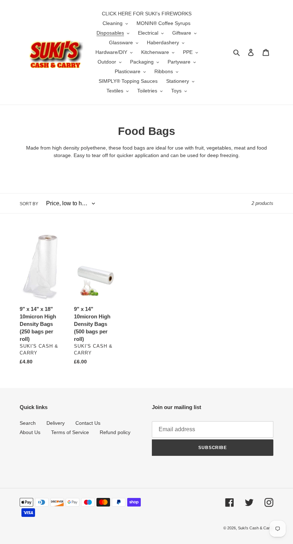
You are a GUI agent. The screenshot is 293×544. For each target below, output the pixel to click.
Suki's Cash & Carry (255, 528)
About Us (30, 432)
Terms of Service (70, 432)
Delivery (55, 423)
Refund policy (115, 432)
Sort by (29, 203)
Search (28, 423)
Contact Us (87, 423)
